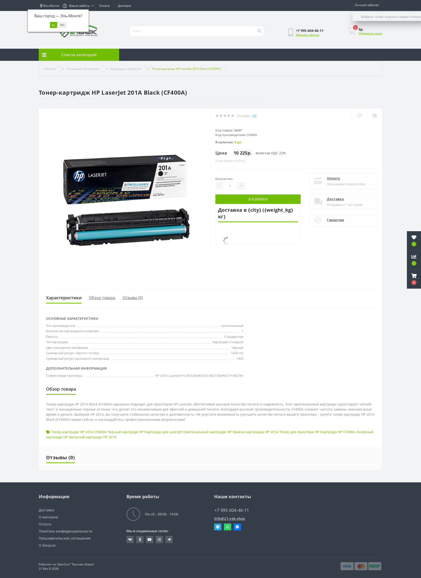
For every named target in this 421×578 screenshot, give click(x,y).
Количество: (224, 179)
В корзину (258, 199)
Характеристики (64, 298)
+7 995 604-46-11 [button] (231, 510)
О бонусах (47, 545)
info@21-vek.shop (229, 518)
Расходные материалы (83, 69)
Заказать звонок (307, 35)
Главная (50, 69)
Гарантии (335, 220)
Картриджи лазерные (125, 69)
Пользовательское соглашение (65, 538)
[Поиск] (259, 31)
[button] (414, 279)
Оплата (104, 5)
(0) (254, 115)
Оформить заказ (370, 33)
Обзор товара (102, 297)
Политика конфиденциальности (65, 531)
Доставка (124, 5)
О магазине (48, 517)
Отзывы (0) (133, 297)
